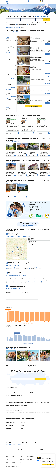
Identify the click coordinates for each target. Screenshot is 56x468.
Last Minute (12, 108)
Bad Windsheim (17, 407)
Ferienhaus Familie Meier (34, 67)
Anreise (23, 19)
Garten (12, 66)
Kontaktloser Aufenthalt (12, 81)
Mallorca (7, 459)
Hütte (12, 102)
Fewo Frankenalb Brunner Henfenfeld (36, 57)
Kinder (12, 74)
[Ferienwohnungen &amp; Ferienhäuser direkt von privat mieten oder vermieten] (12, 3)
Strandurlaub (12, 84)
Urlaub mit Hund (12, 83)
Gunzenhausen (20, 449)
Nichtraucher (12, 75)
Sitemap (7, 462)
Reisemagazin (22, 459)
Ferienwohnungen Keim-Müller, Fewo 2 (36, 47)
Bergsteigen (12, 94)
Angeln (12, 90)
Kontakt (21, 462)
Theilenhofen (22, 447)
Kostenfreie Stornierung (12, 60)
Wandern (12, 93)
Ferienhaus (12, 99)
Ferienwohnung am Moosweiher (35, 77)
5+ (13, 50)
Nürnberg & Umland (23, 407)
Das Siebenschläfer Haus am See (21, 402)
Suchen (46, 19)
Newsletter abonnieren (40, 379)
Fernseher (12, 68)
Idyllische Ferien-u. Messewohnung (35, 37)
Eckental (41, 449)
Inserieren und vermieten (30, 456)
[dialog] (48, 460)
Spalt (18, 447)
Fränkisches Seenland (12, 407)
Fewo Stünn (37, 402)
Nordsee (7, 456)
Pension (12, 103)
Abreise (30, 19)
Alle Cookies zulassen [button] (48, 464)
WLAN (12, 65)
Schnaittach (46, 447)
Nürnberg (41, 447)
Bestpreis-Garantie (12, 109)
